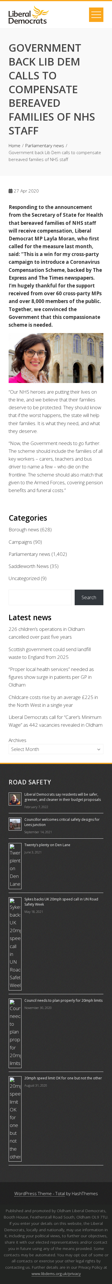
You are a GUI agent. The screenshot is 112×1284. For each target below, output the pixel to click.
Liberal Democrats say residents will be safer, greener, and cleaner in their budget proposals (62, 797)
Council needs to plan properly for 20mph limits (63, 1000)
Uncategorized (24, 578)
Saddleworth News (29, 566)
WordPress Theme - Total (39, 1193)
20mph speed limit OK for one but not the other (63, 1078)
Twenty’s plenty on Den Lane (47, 844)
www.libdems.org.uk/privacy (56, 1273)
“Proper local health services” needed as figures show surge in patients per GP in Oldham (51, 677)
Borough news (24, 529)
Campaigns (20, 542)
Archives (17, 740)
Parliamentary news (29, 554)
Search (89, 597)
